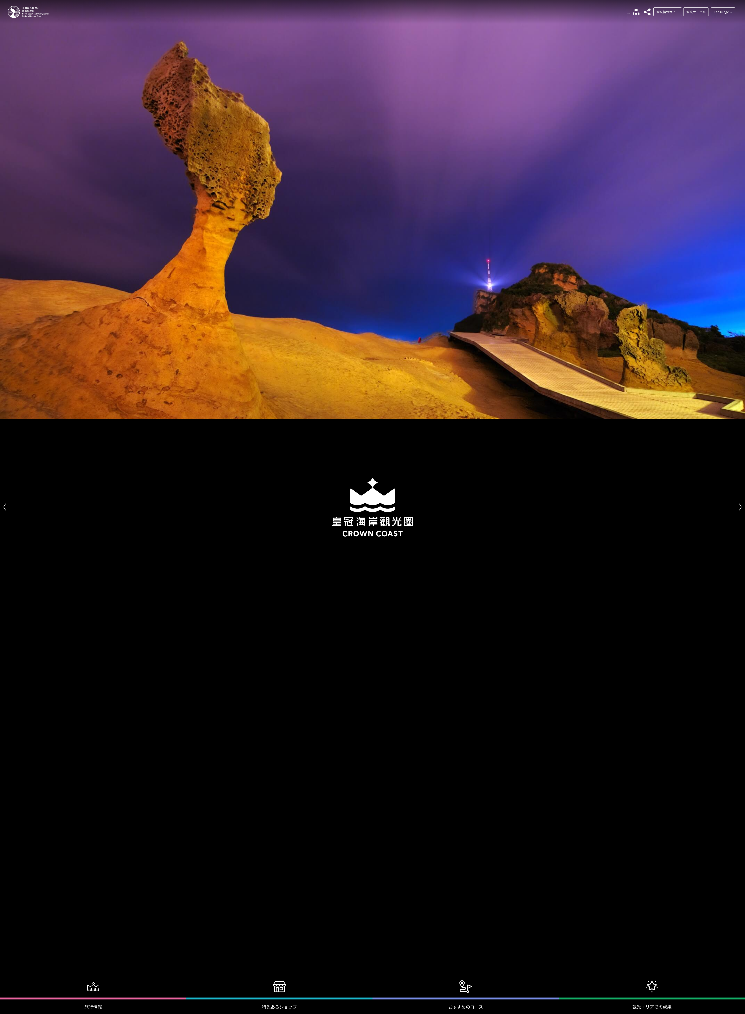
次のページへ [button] (740, 507)
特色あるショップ (279, 1007)
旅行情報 (93, 1007)
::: (628, 12)
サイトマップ (636, 12)
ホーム (28, 12)
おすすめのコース (465, 1007)
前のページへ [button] (5, 507)
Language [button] (721, 11)
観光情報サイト (668, 11)
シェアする (647, 12)
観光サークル (696, 11)
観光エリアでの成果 (652, 1007)
